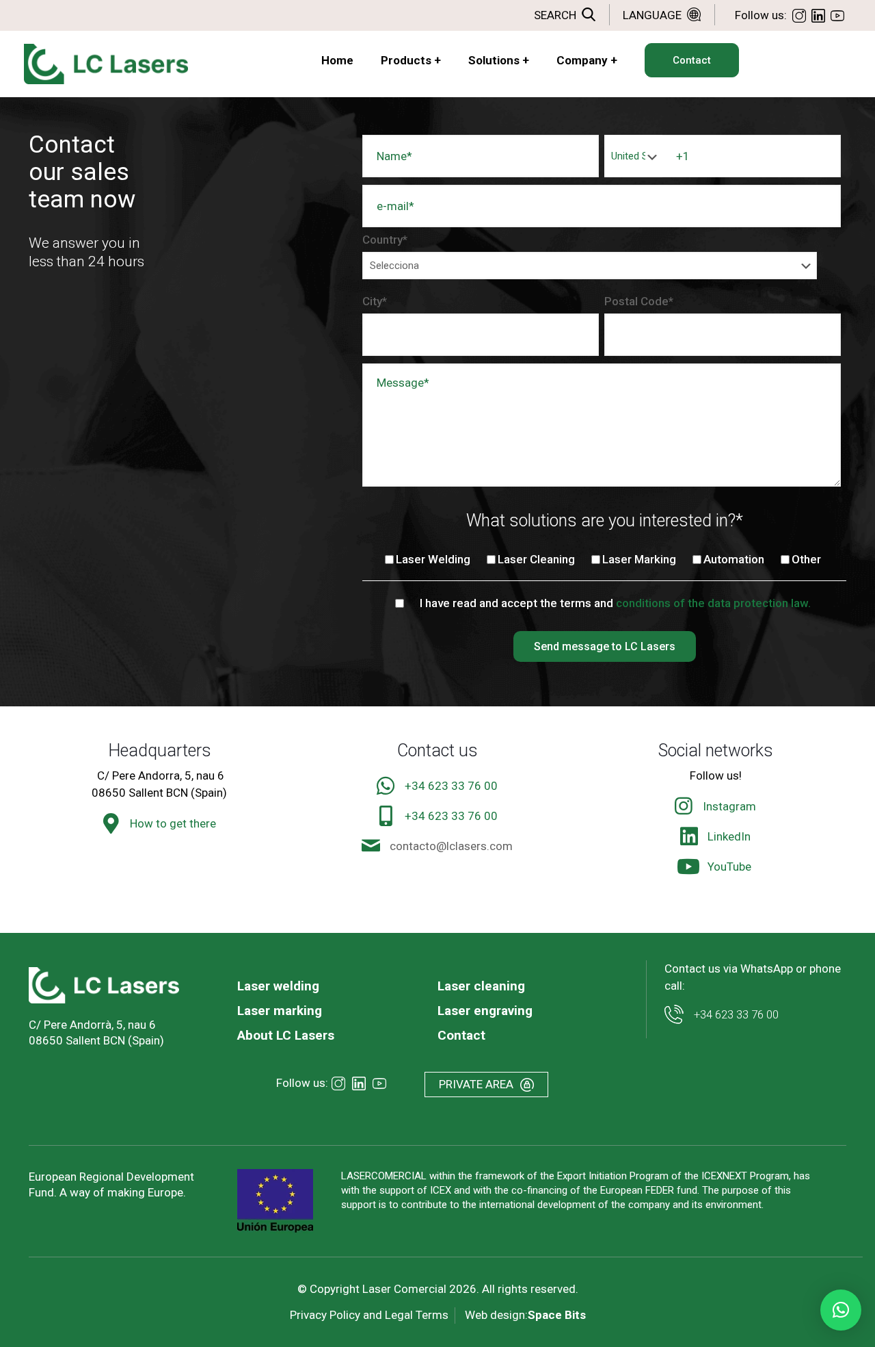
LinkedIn (729, 836)
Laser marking (279, 1010)
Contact (461, 1035)
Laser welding (278, 986)
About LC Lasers (285, 1035)
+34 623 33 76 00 (451, 786)
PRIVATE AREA (476, 1084)
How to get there (173, 823)
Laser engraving (485, 1010)
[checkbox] (601, 561)
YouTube (729, 866)
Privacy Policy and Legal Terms (369, 1315)
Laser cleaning (481, 986)
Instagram (729, 806)
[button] (840, 1310)
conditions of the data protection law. (713, 603)
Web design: (525, 1315)
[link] (104, 985)
